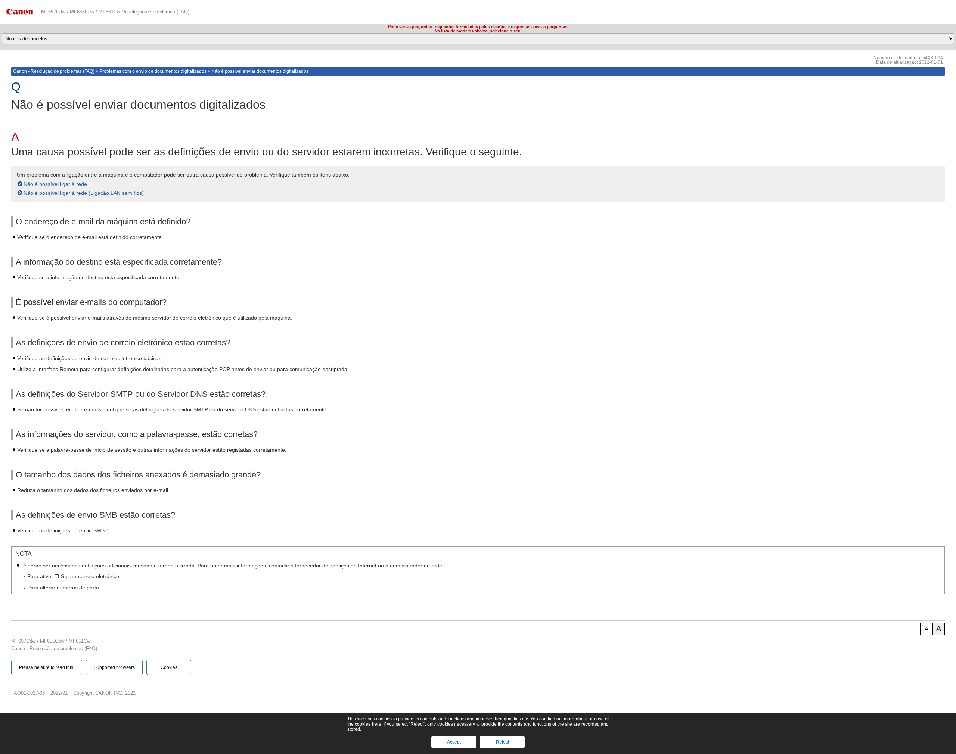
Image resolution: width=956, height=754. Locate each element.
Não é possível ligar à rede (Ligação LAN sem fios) (84, 193)
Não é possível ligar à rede (55, 184)
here (376, 724)
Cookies (169, 667)
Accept (454, 742)
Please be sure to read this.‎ (46, 667)
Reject (502, 742)
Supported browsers (114, 667)
